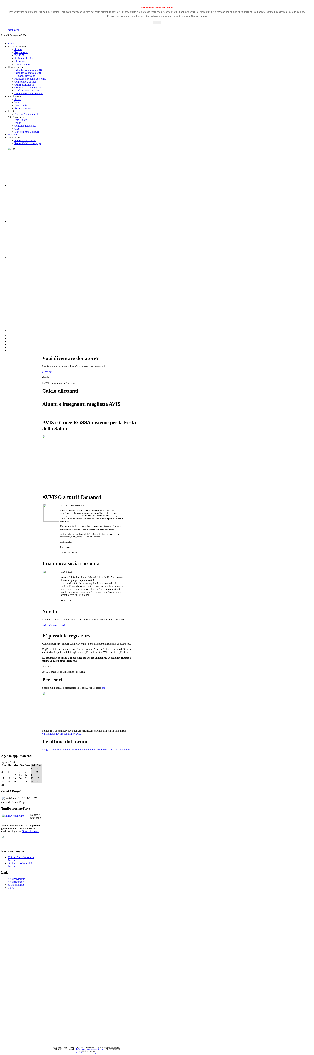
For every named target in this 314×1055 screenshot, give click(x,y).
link (103, 687)
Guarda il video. (30, 831)
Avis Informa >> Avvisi (54, 625)
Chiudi (157, 22)
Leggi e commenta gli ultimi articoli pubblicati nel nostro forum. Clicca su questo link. (86, 749)
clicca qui (47, 371)
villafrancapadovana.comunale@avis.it (62, 733)
